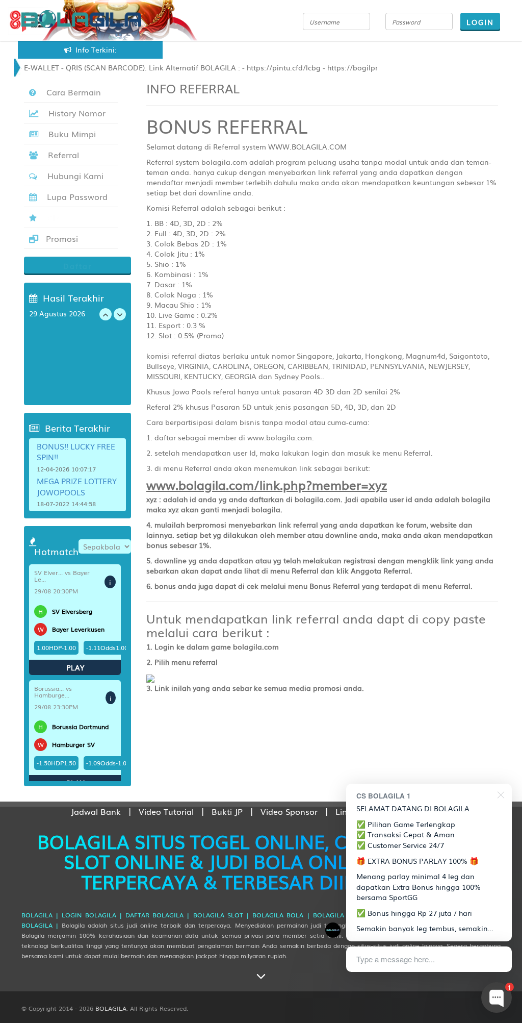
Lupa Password (75, 196)
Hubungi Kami (72, 175)
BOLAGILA (110, 1008)
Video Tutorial (166, 811)
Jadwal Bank (96, 811)
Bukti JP (227, 811)
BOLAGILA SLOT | (221, 914)
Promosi (60, 238)
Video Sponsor (289, 811)
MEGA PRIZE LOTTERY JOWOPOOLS (77, 486)
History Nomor (74, 113)
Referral (61, 154)
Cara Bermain (71, 92)
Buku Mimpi (69, 134)
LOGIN (480, 22)
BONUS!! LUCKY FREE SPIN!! (76, 451)
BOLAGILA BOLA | (280, 914)
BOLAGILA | (40, 914)
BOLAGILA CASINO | (345, 914)
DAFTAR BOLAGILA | (157, 914)
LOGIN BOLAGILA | (92, 914)
